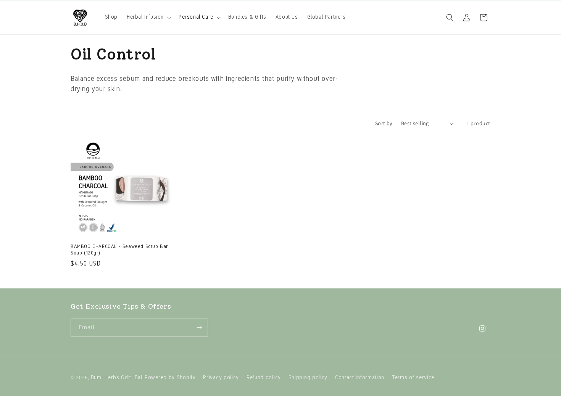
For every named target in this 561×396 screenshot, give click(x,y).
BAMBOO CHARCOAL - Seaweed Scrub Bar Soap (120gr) (119, 249)
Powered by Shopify (170, 377)
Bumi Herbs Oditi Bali (117, 377)
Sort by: (384, 123)
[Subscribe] (199, 327)
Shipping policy (308, 377)
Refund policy (264, 377)
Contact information (359, 377)
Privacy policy (221, 377)
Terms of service (413, 377)
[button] (148, 17)
